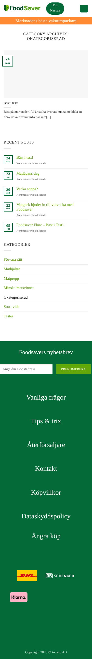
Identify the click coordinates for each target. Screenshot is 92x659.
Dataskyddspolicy (46, 516)
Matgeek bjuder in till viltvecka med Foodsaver (45, 207)
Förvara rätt (13, 259)
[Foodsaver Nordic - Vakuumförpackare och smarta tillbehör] (22, 8)
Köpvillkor (46, 492)
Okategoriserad (16, 297)
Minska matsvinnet (19, 288)
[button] (72, 8)
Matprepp (11, 279)
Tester (8, 316)
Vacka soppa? (27, 189)
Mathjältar (12, 269)
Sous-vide (11, 307)
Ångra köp (46, 536)
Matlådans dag (27, 173)
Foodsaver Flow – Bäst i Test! (40, 225)
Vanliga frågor (46, 397)
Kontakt (46, 468)
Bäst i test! (11, 103)
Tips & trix (46, 421)
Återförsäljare (46, 445)
